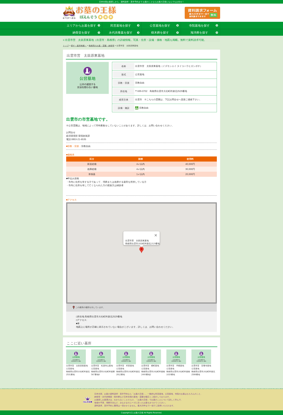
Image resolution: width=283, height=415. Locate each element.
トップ (66, 46)
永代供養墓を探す (120, 32)
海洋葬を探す (199, 32)
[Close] (156, 235)
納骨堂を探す (81, 32)
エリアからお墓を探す (81, 25)
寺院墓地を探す (199, 25)
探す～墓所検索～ (79, 46)
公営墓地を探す (160, 25)
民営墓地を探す (120, 25)
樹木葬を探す (160, 32)
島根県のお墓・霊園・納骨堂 (101, 46)
